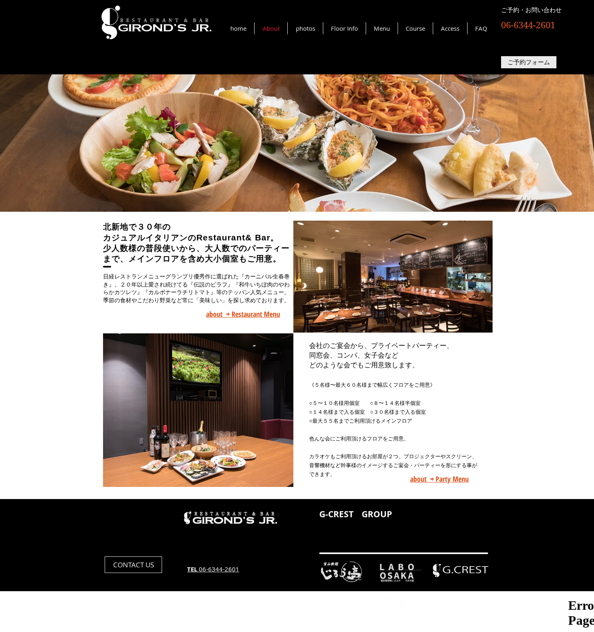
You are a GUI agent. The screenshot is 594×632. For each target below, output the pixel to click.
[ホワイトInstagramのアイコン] (120, 601)
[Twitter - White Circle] (146, 601)
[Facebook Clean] (133, 601)
